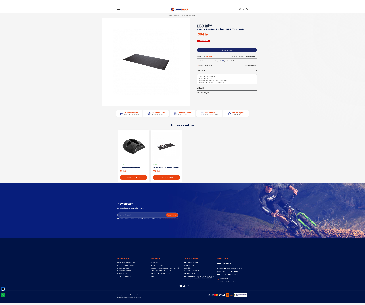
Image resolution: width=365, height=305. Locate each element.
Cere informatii (250, 66)
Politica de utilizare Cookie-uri (161, 271)
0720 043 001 (223, 279)
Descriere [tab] (201, 70)
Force (122, 164)
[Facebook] (177, 286)
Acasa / (170, 15)
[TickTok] (184, 286)
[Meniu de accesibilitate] (3, 289)
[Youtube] (180, 286)
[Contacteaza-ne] (244, 9)
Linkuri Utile (156, 258)
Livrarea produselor (124, 271)
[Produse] (118, 10)
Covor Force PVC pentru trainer (166, 168)
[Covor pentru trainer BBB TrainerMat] (146, 62)
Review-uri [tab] (203, 93)
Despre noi (154, 263)
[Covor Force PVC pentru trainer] (166, 146)
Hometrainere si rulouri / (189, 15)
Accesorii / (177, 15)
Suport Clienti (123, 258)
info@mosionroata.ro (226, 281)
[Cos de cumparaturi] (247, 9)
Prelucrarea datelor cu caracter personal (165, 268)
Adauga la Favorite (205, 66)
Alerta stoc (228, 50)
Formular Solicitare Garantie (126, 263)
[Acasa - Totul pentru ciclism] (179, 9)
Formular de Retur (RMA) (125, 265)
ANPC (152, 276)
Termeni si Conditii (157, 265)
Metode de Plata (123, 268)
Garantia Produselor (124, 276)
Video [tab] (201, 88)
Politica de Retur (122, 273)
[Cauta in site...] (240, 9)
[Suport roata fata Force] (133, 146)
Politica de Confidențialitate (170, 219)
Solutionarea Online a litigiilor (160, 273)
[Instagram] (188, 286)
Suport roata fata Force (130, 168)
